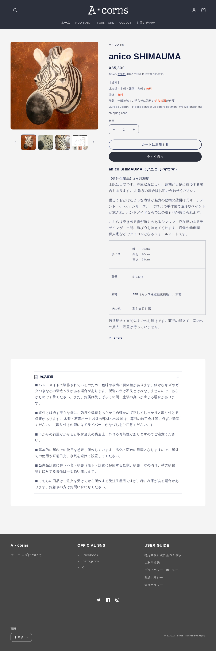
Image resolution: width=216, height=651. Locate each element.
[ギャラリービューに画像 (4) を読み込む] (79, 142)
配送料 (122, 74)
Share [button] (118, 337)
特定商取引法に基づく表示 (162, 555)
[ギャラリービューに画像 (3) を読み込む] (62, 142)
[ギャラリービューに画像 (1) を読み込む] (28, 142)
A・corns (178, 636)
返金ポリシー (153, 585)
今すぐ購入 (155, 156)
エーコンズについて (26, 555)
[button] (15, 10)
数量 (112, 121)
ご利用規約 (152, 562)
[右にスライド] (93, 142)
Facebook (90, 555)
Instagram (90, 561)
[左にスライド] (15, 142)
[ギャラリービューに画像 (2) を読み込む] (45, 142)
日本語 (19, 637)
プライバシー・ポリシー (161, 570)
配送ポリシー (153, 577)
